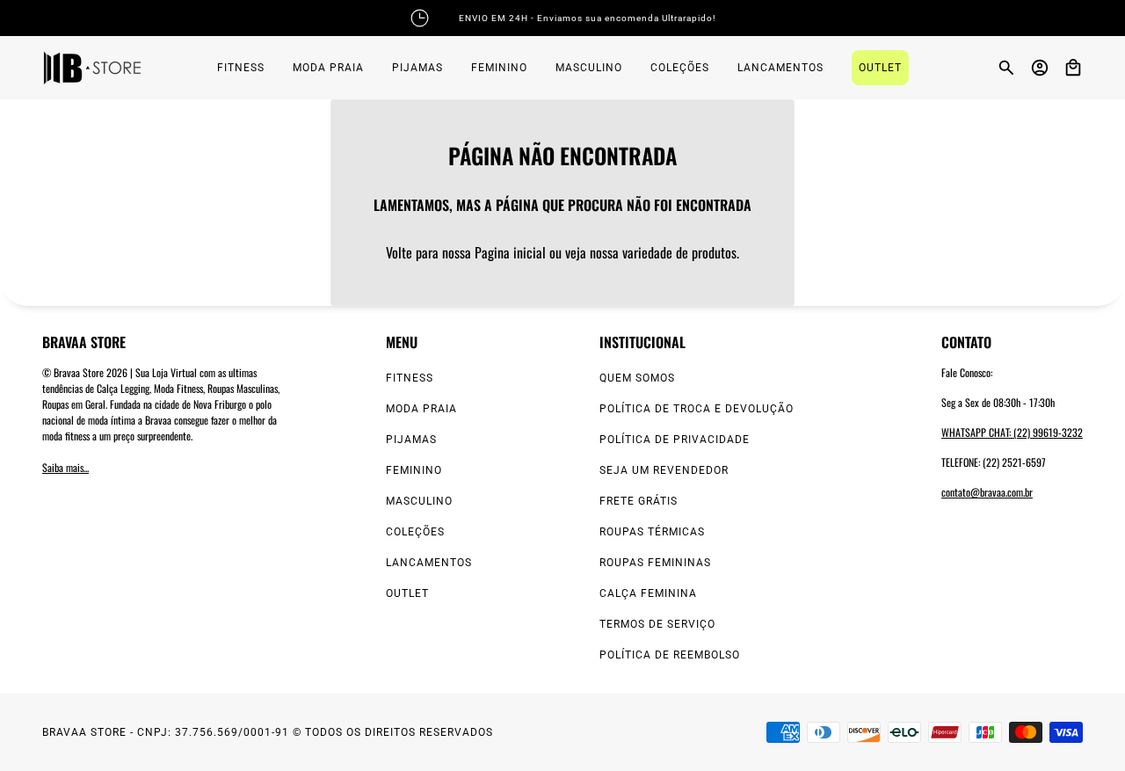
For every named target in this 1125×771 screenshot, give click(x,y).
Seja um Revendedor (664, 470)
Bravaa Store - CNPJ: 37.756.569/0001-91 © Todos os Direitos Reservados (267, 732)
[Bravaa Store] (92, 67)
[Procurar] (1006, 67)
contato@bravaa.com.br (987, 491)
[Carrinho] (1073, 67)
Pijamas (411, 439)
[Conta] (1039, 67)
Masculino (419, 501)
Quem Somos (637, 378)
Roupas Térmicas (652, 532)
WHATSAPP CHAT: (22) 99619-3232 (1012, 432)
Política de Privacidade (674, 439)
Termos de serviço (657, 624)
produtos (714, 252)
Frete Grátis (638, 501)
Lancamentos (429, 562)
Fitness (409, 378)
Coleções (415, 532)
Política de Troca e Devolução (696, 409)
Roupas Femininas (655, 562)
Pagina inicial (510, 252)
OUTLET (407, 593)
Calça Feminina (648, 593)
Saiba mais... (65, 467)
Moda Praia (421, 409)
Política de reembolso (669, 655)
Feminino (414, 470)
